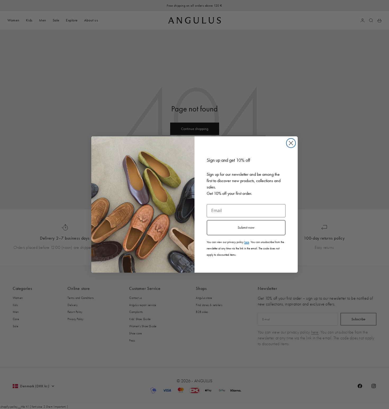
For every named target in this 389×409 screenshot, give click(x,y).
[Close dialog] (291, 143)
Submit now (246, 227)
